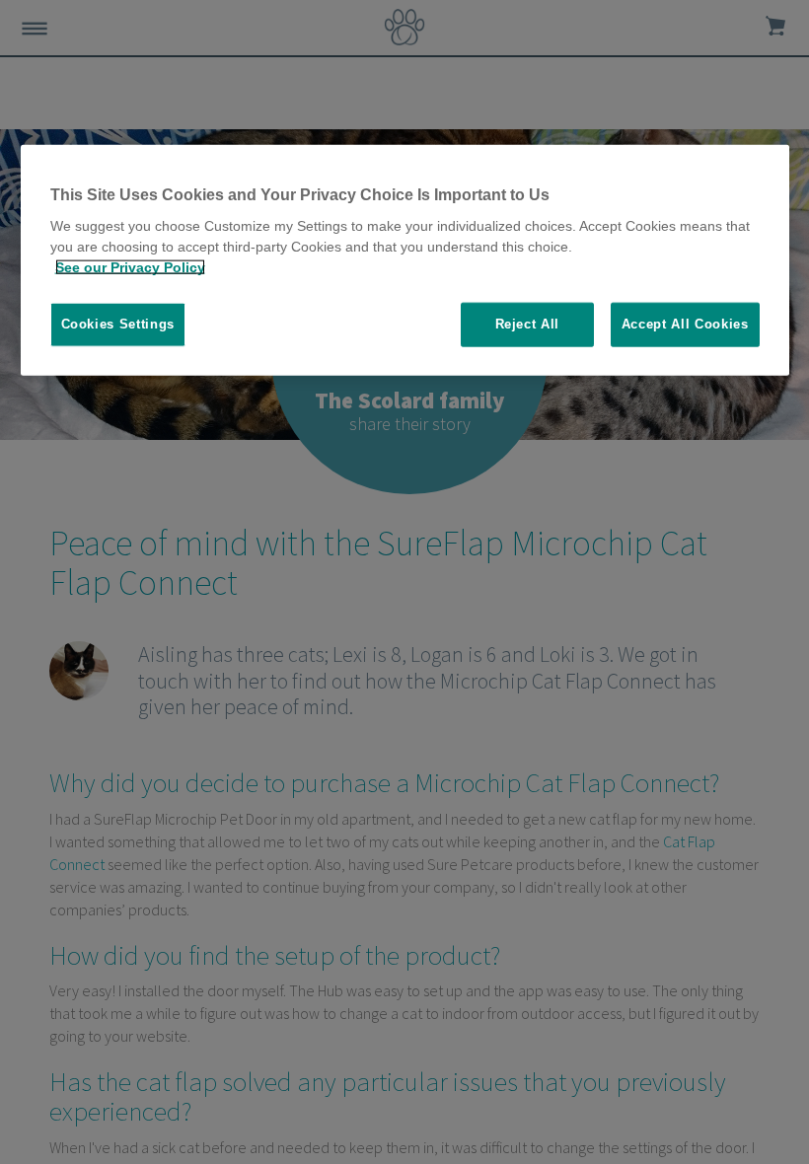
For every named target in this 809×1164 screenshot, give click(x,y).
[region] (405, 260)
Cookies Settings (118, 324)
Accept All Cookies (685, 324)
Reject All (527, 324)
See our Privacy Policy (130, 267)
